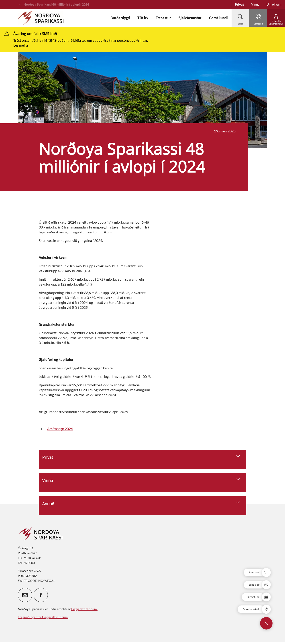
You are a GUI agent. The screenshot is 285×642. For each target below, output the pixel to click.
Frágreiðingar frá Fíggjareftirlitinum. (43, 617)
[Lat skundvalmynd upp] (266, 623)
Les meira (20, 45)
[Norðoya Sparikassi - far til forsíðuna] (40, 18)
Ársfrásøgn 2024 (60, 428)
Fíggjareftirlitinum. (84, 609)
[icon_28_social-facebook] (41, 595)
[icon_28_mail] (25, 595)
